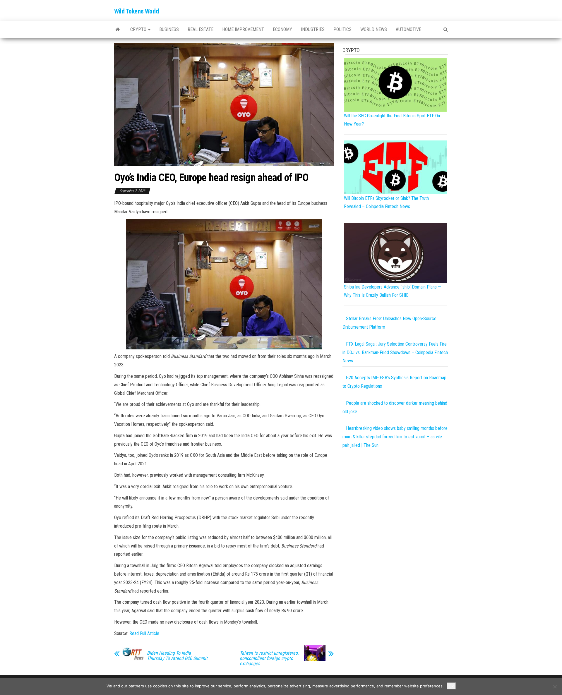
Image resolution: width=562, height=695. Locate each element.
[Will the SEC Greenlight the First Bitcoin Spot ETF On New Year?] (395, 84)
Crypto (139, 29)
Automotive (408, 29)
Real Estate (200, 29)
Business (169, 29)
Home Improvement (243, 29)
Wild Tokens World (136, 11)
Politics (342, 29)
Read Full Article (144, 633)
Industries (313, 29)
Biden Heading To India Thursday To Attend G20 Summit (177, 656)
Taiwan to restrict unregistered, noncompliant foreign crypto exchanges (269, 658)
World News (373, 29)
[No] (555, 686)
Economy (282, 29)
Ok (451, 686)
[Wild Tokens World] (118, 29)
